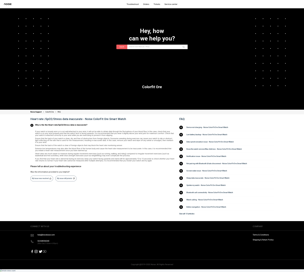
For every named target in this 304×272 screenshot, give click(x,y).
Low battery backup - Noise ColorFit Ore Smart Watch (206, 135)
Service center (170, 4)
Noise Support (36, 112)
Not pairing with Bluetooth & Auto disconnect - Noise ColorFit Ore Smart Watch (216, 163)
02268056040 (48, 242)
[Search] (184, 47)
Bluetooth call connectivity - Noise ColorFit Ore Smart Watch (209, 192)
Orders (146, 4)
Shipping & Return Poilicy (263, 240)
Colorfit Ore (49, 112)
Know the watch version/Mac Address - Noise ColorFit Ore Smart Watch (214, 149)
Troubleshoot (133, 4)
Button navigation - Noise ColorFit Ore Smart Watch (206, 207)
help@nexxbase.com (46, 235)
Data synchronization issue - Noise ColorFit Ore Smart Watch (210, 142)
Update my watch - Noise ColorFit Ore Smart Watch (206, 185)
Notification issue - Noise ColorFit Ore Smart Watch (206, 156)
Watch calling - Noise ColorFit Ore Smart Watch (204, 200)
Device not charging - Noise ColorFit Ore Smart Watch (207, 127)
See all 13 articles (186, 214)
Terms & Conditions (261, 235)
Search (121, 47)
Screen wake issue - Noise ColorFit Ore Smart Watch (206, 171)
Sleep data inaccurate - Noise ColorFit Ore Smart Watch (207, 178)
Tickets (157, 4)
